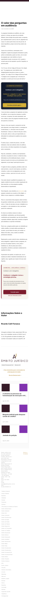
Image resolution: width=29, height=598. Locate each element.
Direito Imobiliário (5, 539)
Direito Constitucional (6, 517)
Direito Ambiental (5, 510)
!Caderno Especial (5, 491)
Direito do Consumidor (6, 528)
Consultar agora (15, 292)
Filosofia (3, 567)
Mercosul (3, 576)
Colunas (3, 500)
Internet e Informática (6, 569)
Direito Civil (4, 513)
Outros (3, 582)
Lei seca (3, 572)
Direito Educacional (5, 532)
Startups (3, 589)
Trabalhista (3, 593)
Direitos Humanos (5, 561)
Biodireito (3, 495)
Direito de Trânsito (5, 524)
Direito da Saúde (5, 519)
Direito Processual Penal (6, 554)
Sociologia (3, 587)
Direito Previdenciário (6, 548)
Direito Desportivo (5, 526)
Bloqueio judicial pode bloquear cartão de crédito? (14, 415)
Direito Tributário (5, 558)
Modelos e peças (5, 578)
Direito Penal (4, 545)
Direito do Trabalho (5, 530)
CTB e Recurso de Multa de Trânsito (9, 506)
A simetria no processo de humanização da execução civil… (14, 394)
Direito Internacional (5, 541)
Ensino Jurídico (4, 565)
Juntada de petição (10, 435)
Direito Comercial (5, 515)
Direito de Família (5, 521)
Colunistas (3, 502)
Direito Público (4, 556)
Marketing (3, 574)
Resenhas (3, 585)
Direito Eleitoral (4, 534)
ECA (2, 563)
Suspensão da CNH (5, 591)
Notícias (3, 580)
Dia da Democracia (14, 375)
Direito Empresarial (5, 537)
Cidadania (3, 497)
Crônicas (3, 504)
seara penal (21, 191)
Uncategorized (4, 596)
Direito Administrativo (6, 508)
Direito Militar (4, 543)
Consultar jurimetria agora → (14, 105)
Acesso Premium (5, 493)
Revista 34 (17, 365)
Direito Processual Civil (7, 365)
